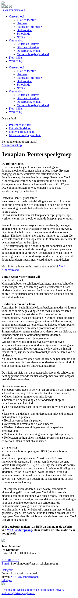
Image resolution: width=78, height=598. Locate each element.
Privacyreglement (24, 593)
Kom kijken (16, 108)
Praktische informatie (29, 77)
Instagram (7, 570)
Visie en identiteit (27, 70)
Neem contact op (12, 145)
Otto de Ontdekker (28, 98)
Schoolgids (23, 84)
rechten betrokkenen (42, 589)
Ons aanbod (16, 91)
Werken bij (15, 112)
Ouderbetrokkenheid (29, 101)
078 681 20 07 (10, 560)
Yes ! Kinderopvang (19, 530)
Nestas (21, 88)
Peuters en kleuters (28, 94)
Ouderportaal (24, 81)
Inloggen (7, 580)
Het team (22, 74)
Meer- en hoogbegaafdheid (33, 105)
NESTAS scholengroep (24, 576)
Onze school (16, 67)
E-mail (5, 563)
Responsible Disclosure (16, 589)
